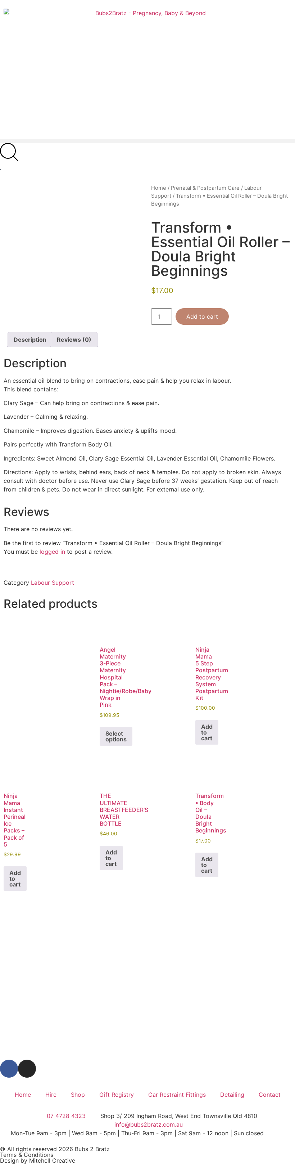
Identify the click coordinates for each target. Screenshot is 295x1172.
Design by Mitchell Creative (37, 1160)
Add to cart (202, 316)
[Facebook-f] (9, 1069)
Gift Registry (116, 1094)
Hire (50, 1094)
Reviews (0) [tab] (74, 339)
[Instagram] (27, 1069)
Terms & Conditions (26, 1154)
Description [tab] (30, 339)
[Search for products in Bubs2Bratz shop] (9, 152)
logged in (52, 551)
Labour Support (52, 582)
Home (158, 188)
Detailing (232, 1094)
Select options (116, 736)
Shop (78, 1094)
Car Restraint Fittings (177, 1094)
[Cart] (0, 169)
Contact (270, 1094)
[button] (147, 141)
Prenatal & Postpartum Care (205, 188)
